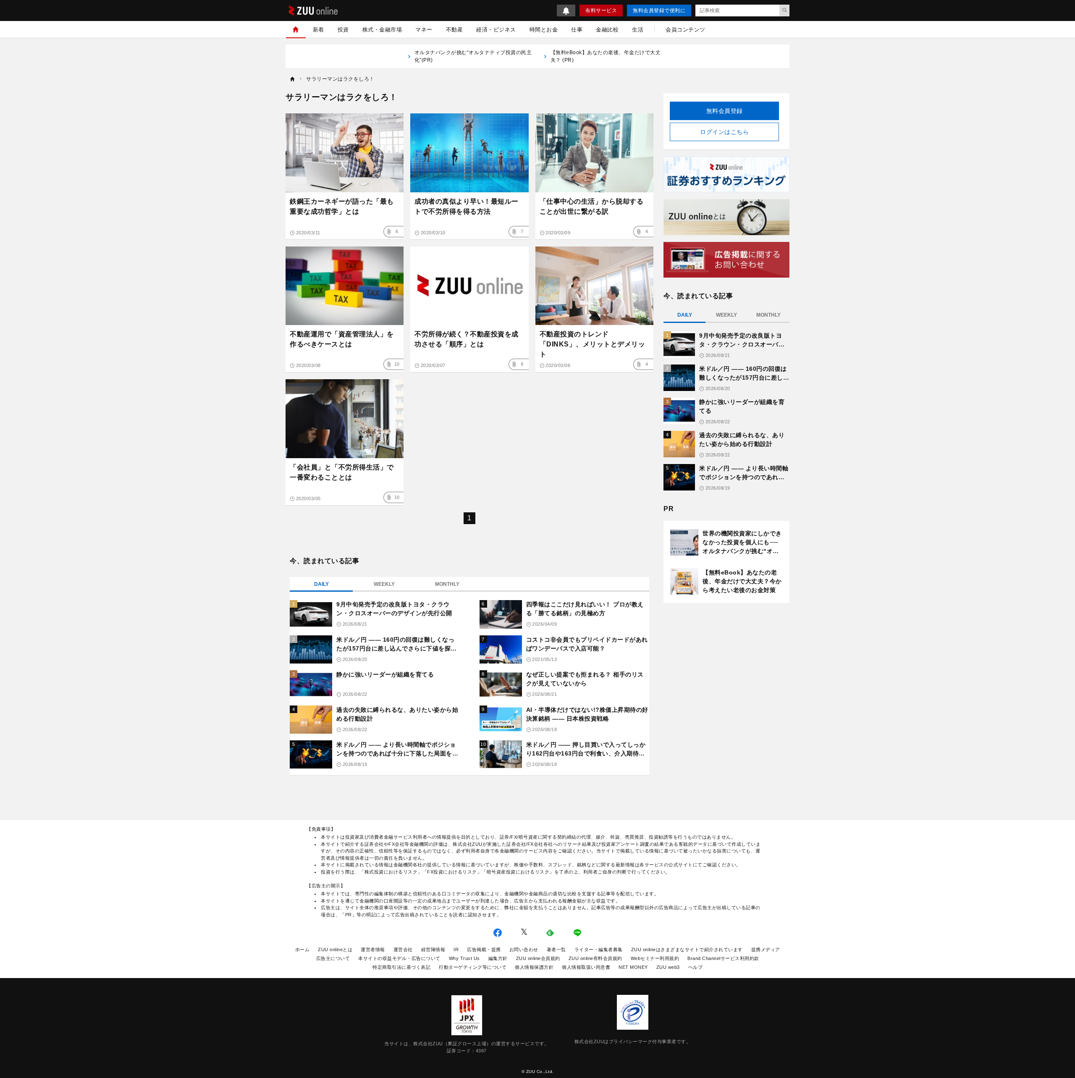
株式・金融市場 (382, 29)
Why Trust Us (464, 958)
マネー (424, 29)
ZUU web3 (668, 967)
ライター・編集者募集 (598, 949)
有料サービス (601, 10)
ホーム (302, 949)
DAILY (321, 584)
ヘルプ (695, 967)
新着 (318, 29)
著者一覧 (556, 949)
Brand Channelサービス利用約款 (723, 958)
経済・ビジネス (496, 29)
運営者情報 (373, 949)
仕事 (576, 29)
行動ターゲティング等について (472, 967)
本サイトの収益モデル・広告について (399, 958)
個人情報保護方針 (534, 967)
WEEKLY (384, 584)
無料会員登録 (724, 111)
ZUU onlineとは (335, 949)
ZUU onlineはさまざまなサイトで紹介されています (687, 949)
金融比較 (607, 29)
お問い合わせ (523, 949)
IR (456, 949)
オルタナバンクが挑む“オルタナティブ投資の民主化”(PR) (473, 56)
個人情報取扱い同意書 (586, 967)
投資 (343, 29)
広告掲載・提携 (484, 949)
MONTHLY (447, 584)
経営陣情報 (433, 949)
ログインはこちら (724, 132)
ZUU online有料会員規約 (595, 958)
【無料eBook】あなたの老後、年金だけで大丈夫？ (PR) (606, 56)
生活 (637, 29)
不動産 (454, 29)
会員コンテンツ (685, 29)
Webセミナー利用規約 (655, 958)
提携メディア (765, 949)
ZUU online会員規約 (538, 958)
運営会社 (403, 949)
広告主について (333, 958)
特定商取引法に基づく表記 (401, 967)
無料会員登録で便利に (659, 10)
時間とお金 (544, 29)
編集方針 (498, 958)
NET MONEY (633, 967)
